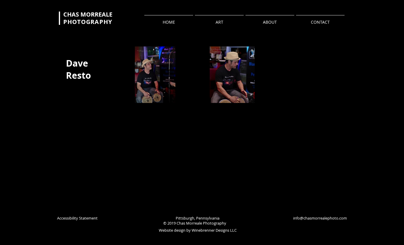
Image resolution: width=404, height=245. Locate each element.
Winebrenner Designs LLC (214, 230)
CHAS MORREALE (87, 14)
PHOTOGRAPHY (87, 22)
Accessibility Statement (77, 218)
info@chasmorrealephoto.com (320, 218)
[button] (155, 74)
